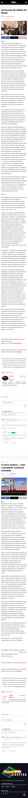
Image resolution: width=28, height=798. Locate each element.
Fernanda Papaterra (13, 435)
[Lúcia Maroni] (5, 697)
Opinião (6, 461)
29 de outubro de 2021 (8, 18)
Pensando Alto (8, 7)
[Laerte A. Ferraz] (5, 378)
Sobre (3, 372)
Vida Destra (9, 780)
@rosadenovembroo (6, 656)
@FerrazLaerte (17, 343)
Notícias (7, 786)
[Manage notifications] (24, 794)
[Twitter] (25, 378)
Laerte (9, 433)
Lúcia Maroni (13, 473)
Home (2, 7)
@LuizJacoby (23, 662)
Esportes (13, 786)
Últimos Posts (9, 372)
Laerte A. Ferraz (10, 16)
